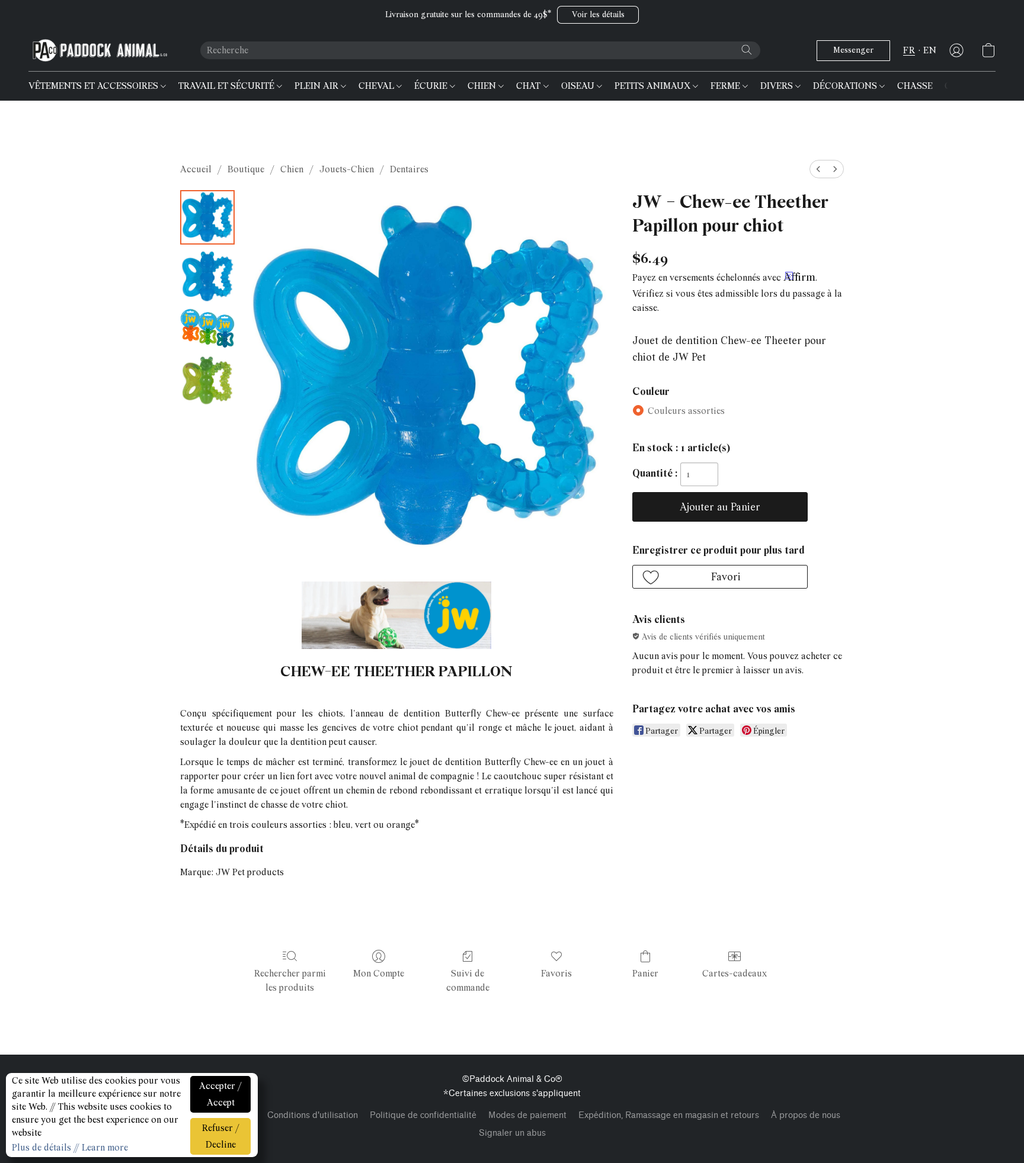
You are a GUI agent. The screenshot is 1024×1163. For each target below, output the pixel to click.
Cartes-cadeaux (734, 973)
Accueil (196, 169)
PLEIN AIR (318, 85)
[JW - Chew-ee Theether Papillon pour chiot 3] (207, 380)
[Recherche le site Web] (747, 49)
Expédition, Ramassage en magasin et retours (668, 1115)
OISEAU (579, 85)
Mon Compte (378, 973)
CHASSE (915, 85)
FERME (727, 85)
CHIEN (483, 85)
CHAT (529, 85)
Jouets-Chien (346, 169)
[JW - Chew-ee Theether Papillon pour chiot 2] (207, 328)
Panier (645, 973)
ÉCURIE (432, 85)
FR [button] (909, 50)
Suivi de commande (467, 980)
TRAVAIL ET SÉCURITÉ (227, 85)
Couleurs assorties (686, 410)
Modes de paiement (527, 1115)
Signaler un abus (512, 1133)
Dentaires (409, 169)
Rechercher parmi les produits (290, 980)
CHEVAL (377, 85)
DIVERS (777, 85)
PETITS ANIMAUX (654, 85)
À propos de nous (805, 1115)
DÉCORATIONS (846, 85)
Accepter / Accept (220, 1094)
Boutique (246, 169)
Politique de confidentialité (423, 1115)
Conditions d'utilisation (312, 1115)
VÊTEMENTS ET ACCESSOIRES (94, 85)
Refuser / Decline (220, 1136)
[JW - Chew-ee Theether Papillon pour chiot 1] (207, 276)
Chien (291, 169)
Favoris (556, 973)
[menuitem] (818, 169)
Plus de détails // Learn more (70, 1147)
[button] (598, 15)
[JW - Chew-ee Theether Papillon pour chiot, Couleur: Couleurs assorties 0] (207, 217)
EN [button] (929, 50)
